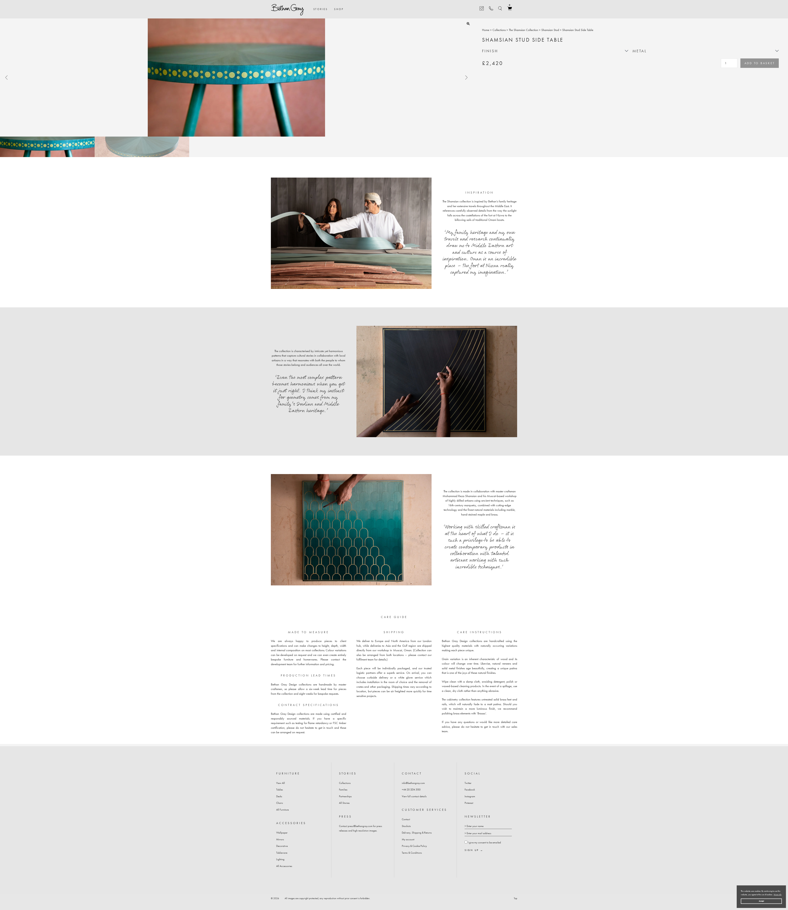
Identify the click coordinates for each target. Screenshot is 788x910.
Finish (490, 51)
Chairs (279, 803)
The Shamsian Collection (523, 30)
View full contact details (414, 796)
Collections (499, 30)
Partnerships (345, 796)
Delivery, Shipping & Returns (417, 832)
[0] (509, 9)
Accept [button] (761, 901)
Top (515, 898)
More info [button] (777, 894)
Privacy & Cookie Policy (414, 846)
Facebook (470, 789)
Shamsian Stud (550, 30)
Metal (639, 51)
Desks (279, 796)
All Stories (344, 803)
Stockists (406, 826)
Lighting (280, 859)
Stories (320, 9)
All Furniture (282, 809)
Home (485, 30)
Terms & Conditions (412, 852)
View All (280, 783)
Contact (406, 819)
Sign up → (474, 850)
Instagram (470, 796)
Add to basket (759, 63)
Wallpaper (281, 832)
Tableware (281, 852)
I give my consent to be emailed (484, 842)
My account (408, 839)
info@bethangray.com (413, 783)
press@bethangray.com (360, 826)
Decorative (282, 846)
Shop (339, 9)
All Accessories (284, 866)
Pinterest (469, 803)
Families (343, 789)
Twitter (468, 783)
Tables (279, 789)
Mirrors (280, 839)
